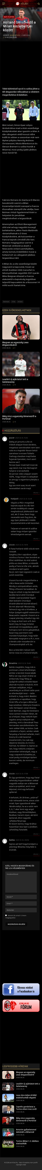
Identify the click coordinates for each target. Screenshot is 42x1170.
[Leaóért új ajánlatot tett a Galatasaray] (21, 364)
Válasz (36, 493)
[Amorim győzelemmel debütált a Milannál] (8, 1132)
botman (6, 302)
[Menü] (3, 3)
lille (13, 302)
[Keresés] (38, 3)
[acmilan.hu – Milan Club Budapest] (22, 3)
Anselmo (13, 663)
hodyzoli (15, 499)
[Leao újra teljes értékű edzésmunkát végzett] (8, 1098)
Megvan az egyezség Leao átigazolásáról (15, 343)
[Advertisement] (21, 63)
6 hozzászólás (11, 37)
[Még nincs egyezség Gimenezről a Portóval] (21, 401)
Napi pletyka (9, 17)
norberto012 (15, 35)
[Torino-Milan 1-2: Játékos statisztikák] (8, 1144)
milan (20, 302)
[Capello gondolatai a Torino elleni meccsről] (8, 1109)
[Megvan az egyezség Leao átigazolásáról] (21, 327)
